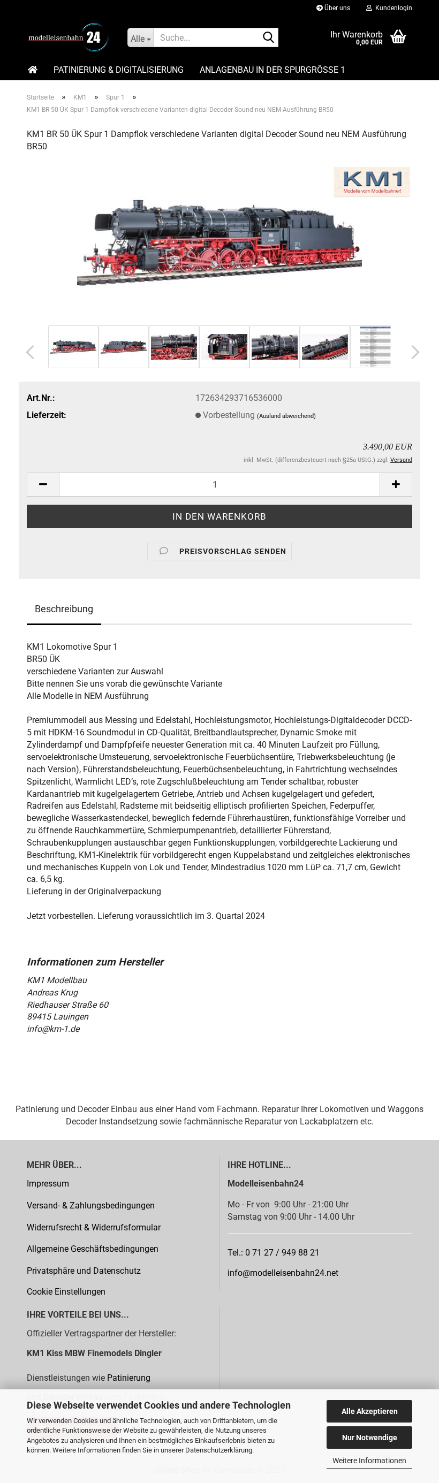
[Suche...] (268, 38)
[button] (26, 352)
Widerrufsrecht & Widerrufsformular (94, 1227)
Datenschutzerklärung (218, 1450)
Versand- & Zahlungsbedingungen (91, 1205)
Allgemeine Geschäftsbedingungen (92, 1249)
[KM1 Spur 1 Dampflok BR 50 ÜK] (219, 242)
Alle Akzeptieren (370, 1411)
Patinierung (128, 1378)
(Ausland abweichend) (286, 416)
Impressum (48, 1183)
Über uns (336, 8)
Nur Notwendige (369, 1437)
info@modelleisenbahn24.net (283, 1273)
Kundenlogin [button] (392, 8)
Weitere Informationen (369, 1460)
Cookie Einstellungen (66, 1292)
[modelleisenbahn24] (69, 37)
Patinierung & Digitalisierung (119, 70)
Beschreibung (64, 608)
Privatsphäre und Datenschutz (84, 1271)
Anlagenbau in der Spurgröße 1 (272, 70)
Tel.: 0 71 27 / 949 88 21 (274, 1253)
